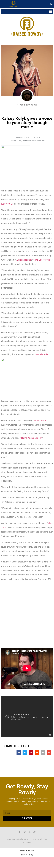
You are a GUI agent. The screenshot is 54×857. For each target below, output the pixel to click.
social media (42, 354)
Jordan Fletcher (24, 260)
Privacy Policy (27, 855)
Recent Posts (40, 141)
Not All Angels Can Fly (31, 438)
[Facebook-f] (19, 832)
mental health (39, 420)
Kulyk (7, 204)
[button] (51, 3)
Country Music (16, 141)
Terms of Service (27, 850)
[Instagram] (29, 832)
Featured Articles (28, 141)
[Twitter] (24, 832)
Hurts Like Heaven (41, 260)
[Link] (34, 832)
